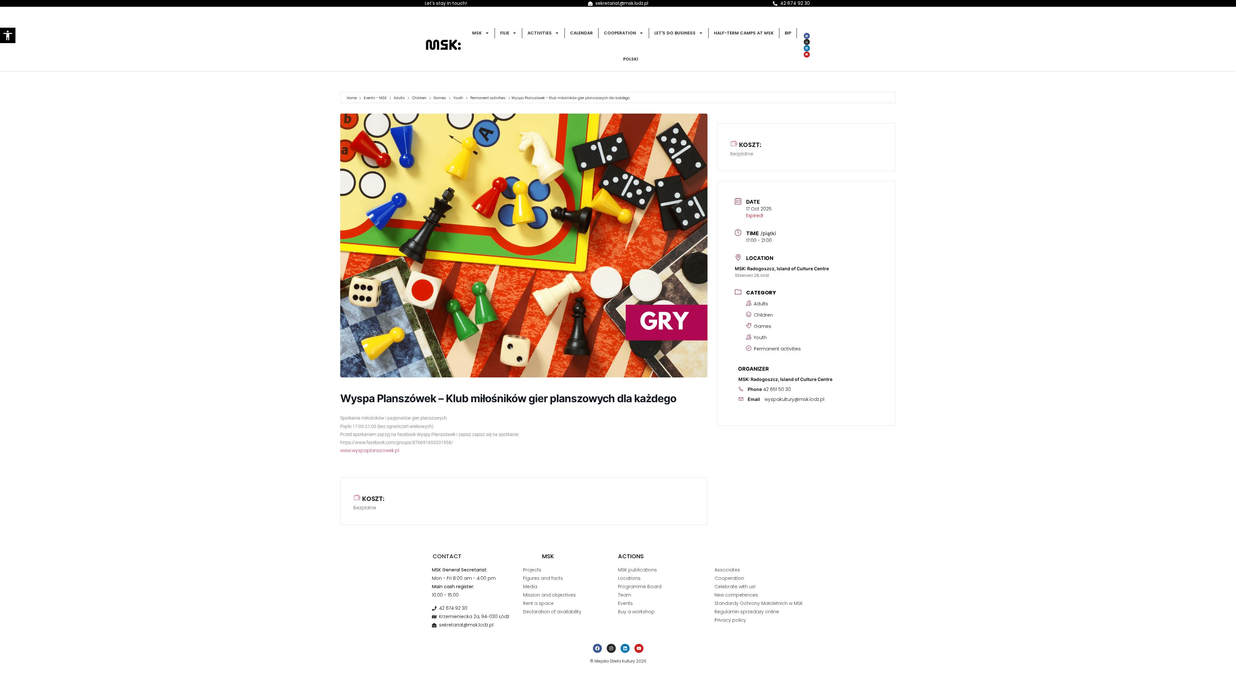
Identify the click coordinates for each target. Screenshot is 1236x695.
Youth (458, 97)
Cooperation (620, 33)
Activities (540, 33)
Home (352, 97)
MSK (477, 33)
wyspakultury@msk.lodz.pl (794, 399)
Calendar (581, 33)
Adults (399, 97)
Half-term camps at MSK (744, 33)
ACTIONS (631, 556)
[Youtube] (807, 54)
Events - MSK (375, 97)
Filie (504, 33)
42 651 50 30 (777, 389)
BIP (788, 33)
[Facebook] (807, 36)
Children (419, 97)
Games (440, 97)
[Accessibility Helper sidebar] (7, 35)
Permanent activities (488, 97)
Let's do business (675, 33)
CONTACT (447, 556)
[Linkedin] (807, 48)
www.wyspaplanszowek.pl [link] (369, 450)
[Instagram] (807, 42)
